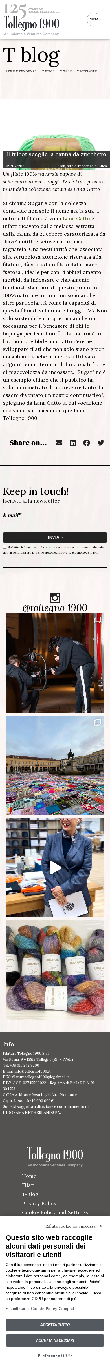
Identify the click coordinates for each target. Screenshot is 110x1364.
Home (29, 1176)
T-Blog (30, 1194)
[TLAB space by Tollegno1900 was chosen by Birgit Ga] (55, 867)
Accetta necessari (55, 1340)
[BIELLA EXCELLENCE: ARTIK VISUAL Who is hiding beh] (55, 663)
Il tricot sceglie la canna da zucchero (56, 153)
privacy (50, 547)
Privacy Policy (39, 1203)
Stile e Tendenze (21, 71)
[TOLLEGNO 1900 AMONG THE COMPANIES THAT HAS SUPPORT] (55, 765)
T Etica (48, 71)
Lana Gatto (76, 218)
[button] (58, 443)
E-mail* (12, 514)
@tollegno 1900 (55, 608)
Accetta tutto (55, 1324)
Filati (28, 1185)
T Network (87, 71)
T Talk (66, 71)
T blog (31, 54)
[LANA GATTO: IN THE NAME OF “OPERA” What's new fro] (55, 970)
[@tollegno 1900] (55, 598)
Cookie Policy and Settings (55, 1212)
